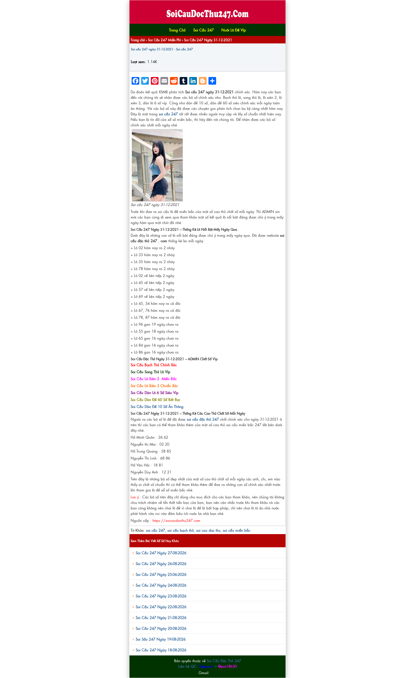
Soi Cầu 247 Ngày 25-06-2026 (161, 574)
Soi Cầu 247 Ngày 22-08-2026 (161, 606)
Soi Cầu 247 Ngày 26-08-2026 (161, 563)
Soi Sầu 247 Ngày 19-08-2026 (161, 639)
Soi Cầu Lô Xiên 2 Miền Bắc (154, 378)
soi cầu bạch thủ (180, 530)
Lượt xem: (138, 61)
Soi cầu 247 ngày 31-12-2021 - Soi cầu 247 (162, 49)
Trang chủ (138, 39)
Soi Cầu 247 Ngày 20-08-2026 (161, 628)
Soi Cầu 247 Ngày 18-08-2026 (161, 650)
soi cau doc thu (208, 530)
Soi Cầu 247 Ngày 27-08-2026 (161, 552)
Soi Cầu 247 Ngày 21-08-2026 (161, 617)
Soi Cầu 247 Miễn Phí (164, 39)
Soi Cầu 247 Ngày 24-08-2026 (161, 585)
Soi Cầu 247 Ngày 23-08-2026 (161, 596)
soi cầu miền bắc (236, 530)
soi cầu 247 (155, 530)
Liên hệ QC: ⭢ (207, 666)
